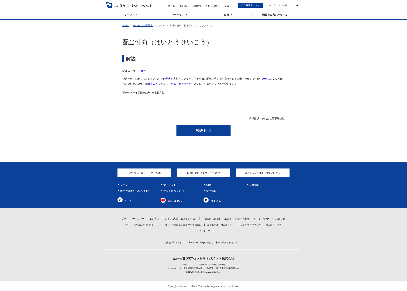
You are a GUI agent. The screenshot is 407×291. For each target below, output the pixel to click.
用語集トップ (203, 130)
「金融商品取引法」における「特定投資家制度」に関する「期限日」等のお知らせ (244, 218)
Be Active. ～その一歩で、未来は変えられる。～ (213, 242)
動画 (208, 185)
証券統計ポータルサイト (219, 224)
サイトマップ (203, 230)
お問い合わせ (212, 5)
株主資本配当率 (182, 83)
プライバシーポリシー (133, 218)
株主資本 (153, 83)
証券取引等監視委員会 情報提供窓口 (183, 224)
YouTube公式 (175, 201)
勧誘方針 (154, 218)
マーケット (169, 185)
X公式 (128, 201)
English (227, 5)
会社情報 (197, 5)
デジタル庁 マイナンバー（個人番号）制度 (259, 224)
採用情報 (211, 191)
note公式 (216, 201)
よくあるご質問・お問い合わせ (263, 173)
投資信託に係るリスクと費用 (144, 173)
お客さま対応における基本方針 (180, 218)
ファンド (125, 185)
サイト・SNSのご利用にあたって (142, 224)
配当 (168, 78)
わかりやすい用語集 (143, 25)
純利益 (266, 78)
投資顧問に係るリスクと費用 (203, 173)
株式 (143, 71)
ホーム (171, 5)
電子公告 (183, 5)
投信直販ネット (249, 5)
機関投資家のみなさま (133, 191)
